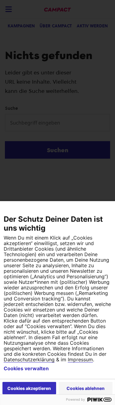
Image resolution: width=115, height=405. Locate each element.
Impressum (80, 359)
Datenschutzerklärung (29, 359)
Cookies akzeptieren (29, 388)
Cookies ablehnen (86, 388)
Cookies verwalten (26, 368)
